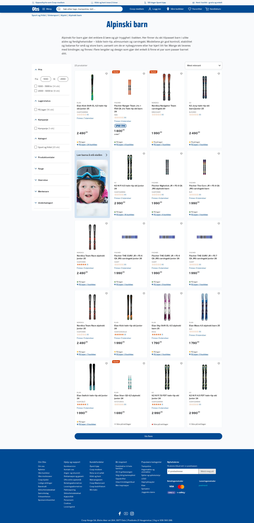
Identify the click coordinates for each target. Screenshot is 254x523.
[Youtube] (126, 514)
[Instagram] (132, 514)
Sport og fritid (39, 15)
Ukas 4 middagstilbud (125, 482)
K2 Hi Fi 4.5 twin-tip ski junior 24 (129, 187)
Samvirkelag (43, 493)
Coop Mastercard (97, 483)
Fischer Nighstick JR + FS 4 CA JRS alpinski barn (167, 187)
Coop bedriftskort (97, 486)
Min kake (93, 490)
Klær (143, 485)
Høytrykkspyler (148, 482)
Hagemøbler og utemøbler (148, 470)
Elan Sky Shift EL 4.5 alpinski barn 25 (166, 327)
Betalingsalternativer (73, 483)
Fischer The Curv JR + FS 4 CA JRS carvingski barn (204, 187)
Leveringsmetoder (207, 481)
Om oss (41, 466)
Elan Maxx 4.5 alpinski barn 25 (204, 325)
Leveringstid (69, 507)
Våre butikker (44, 473)
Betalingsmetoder (175, 481)
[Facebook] (120, 514)
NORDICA (155, 103)
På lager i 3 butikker (162, 284)
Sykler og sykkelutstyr (150, 475)
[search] (59, 9)
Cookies (67, 503)
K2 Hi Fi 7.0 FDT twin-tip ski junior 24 (165, 397)
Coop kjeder (43, 480)
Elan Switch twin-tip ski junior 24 (92, 397)
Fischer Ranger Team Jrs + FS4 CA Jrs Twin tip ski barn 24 (128, 108)
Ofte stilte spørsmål (72, 480)
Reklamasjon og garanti (74, 476)
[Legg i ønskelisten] (106, 73)
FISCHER (117, 103)
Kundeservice (70, 466)
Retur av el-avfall (97, 473)
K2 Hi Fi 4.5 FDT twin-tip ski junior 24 (203, 397)
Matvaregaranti (96, 480)
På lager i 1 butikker (162, 144)
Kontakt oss (69, 469)
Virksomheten (44, 496)
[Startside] (36, 9)
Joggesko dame (148, 492)
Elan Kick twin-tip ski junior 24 (128, 327)
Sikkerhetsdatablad (46, 490)
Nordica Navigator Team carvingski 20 (164, 107)
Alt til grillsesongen (124, 472)
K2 (190, 103)
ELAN (79, 103)
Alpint (64, 15)
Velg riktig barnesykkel (125, 475)
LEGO (143, 479)
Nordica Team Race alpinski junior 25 (91, 257)
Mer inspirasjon (122, 485)
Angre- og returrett (72, 473)
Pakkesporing (70, 490)
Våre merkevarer (45, 476)
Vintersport (53, 15)
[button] (148, 436)
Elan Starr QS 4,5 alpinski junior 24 (127, 397)
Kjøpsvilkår (68, 496)
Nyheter (41, 469)
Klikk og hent (95, 476)
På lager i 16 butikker (125, 215)
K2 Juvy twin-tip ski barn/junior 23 (199, 107)
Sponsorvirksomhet (46, 500)
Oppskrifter (121, 479)
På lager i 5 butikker (199, 354)
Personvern (68, 500)
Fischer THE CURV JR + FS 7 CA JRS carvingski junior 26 (203, 257)
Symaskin (145, 489)
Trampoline (146, 466)
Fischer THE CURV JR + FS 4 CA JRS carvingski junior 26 (128, 257)
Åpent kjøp (94, 466)
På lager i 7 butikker (87, 354)
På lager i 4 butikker (125, 144)
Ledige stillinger (45, 483)
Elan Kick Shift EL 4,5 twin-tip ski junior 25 (92, 107)
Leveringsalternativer (73, 486)
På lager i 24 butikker (88, 144)
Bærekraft (42, 486)
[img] (92, 115)
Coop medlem (96, 469)
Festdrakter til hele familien (124, 467)
